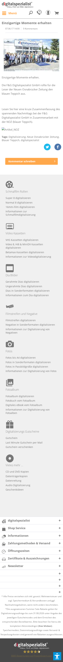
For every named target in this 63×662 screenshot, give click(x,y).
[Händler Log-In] (49, 13)
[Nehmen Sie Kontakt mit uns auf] (39, 13)
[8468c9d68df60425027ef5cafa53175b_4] (31, 54)
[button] (57, 656)
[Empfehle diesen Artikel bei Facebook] (57, 147)
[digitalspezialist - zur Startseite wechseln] (31, 5)
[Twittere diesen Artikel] (49, 147)
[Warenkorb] (58, 13)
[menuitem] (9, 13)
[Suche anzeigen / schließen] (30, 13)
